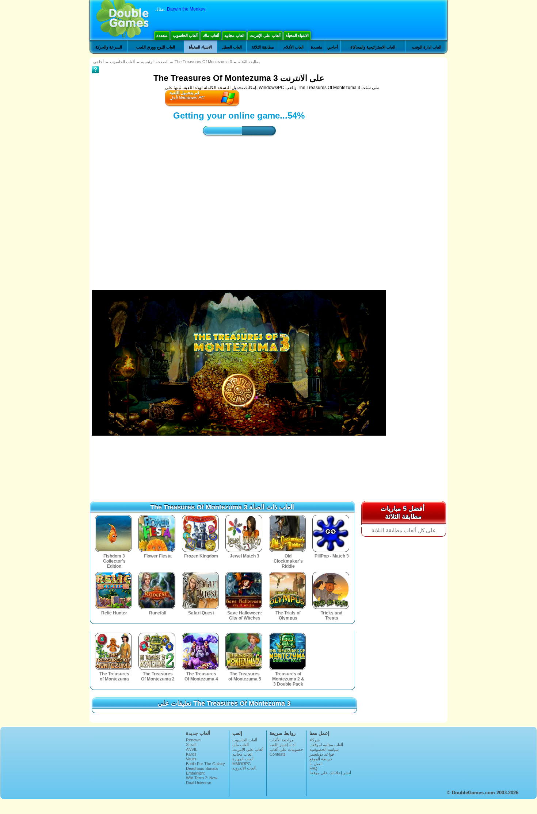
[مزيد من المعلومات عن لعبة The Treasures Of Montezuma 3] (95, 64)
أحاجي (332, 47)
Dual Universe (198, 782)
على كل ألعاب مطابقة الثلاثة (404, 530)
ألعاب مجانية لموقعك (326, 744)
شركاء (314, 740)
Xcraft (191, 744)
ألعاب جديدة (198, 733)
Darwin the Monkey (186, 9)
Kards (191, 754)
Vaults (191, 759)
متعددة (162, 35)
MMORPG (241, 763)
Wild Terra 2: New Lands (201, 780)
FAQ (313, 768)
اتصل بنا (316, 763)
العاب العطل (232, 47)
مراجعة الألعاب (282, 740)
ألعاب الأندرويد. (244, 768)
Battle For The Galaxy (205, 763)
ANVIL (191, 749)
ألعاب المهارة (243, 759)
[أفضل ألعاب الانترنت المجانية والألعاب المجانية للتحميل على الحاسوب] (122, 20)
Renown (193, 740)
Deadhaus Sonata (202, 768)
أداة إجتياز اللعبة (283, 744)
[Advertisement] (239, 206)
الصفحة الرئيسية (154, 61)
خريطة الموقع (320, 759)
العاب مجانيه (234, 35)
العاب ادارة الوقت (426, 47)
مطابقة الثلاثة (263, 47)
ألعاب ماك (211, 35)
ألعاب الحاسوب (185, 35)
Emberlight (195, 773)
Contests (278, 754)
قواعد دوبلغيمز (321, 754)
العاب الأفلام (293, 47)
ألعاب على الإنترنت (265, 35)
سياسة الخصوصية (324, 749)
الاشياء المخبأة (297, 35)
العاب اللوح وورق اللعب (155, 47)
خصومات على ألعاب (286, 749)
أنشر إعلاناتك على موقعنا (330, 773)
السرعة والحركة (108, 47)
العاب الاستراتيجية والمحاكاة (372, 47)
